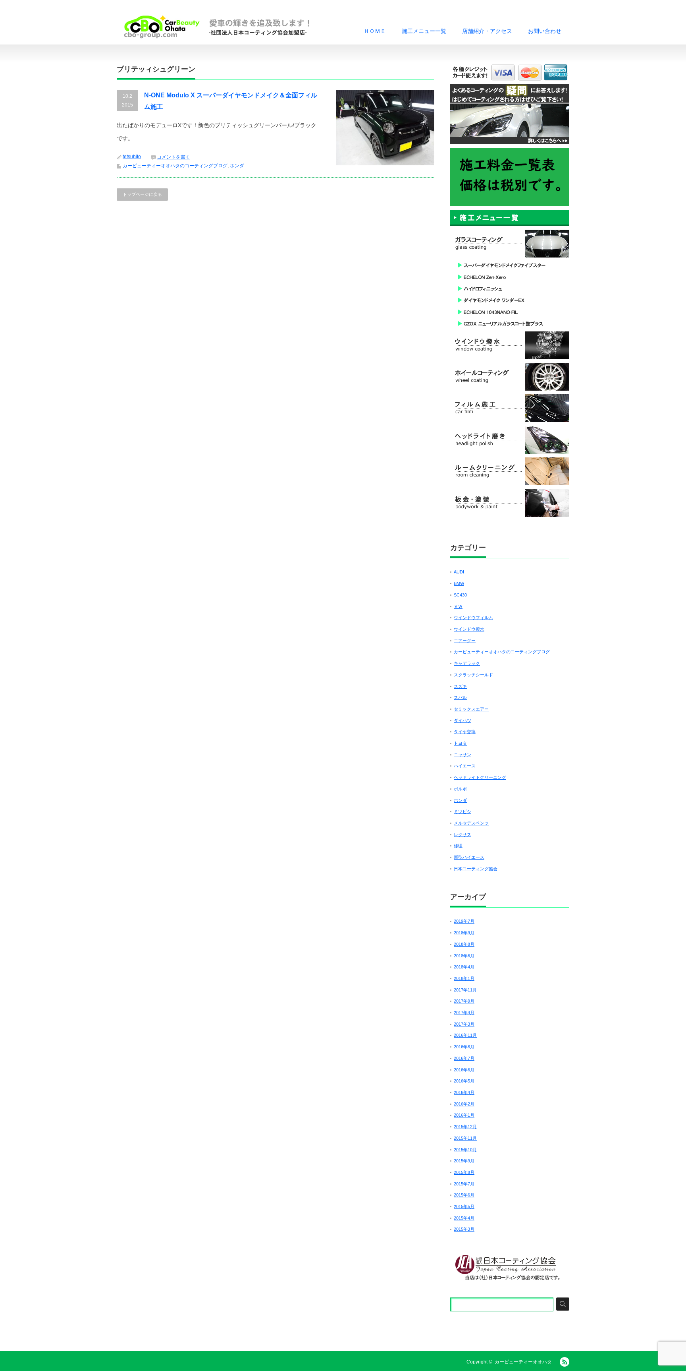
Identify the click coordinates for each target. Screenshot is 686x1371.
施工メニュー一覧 (424, 31)
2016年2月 (464, 1104)
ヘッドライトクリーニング (480, 777)
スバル (460, 697)
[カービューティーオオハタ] (222, 27)
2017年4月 (464, 1012)
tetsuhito (132, 156)
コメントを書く (173, 157)
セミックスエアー (471, 709)
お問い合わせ (544, 31)
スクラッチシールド (473, 674)
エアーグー (465, 640)
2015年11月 (465, 1138)
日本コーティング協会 (475, 868)
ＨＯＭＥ (375, 31)
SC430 (460, 595)
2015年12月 (465, 1126)
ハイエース (465, 765)
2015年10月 (465, 1149)
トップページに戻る (142, 194)
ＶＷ (458, 606)
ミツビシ (462, 811)
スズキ (460, 686)
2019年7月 (464, 921)
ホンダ (237, 165)
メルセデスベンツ (471, 823)
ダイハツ (462, 720)
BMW (459, 583)
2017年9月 (464, 1001)
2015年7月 (464, 1183)
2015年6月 (464, 1195)
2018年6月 (464, 955)
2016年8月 (464, 1046)
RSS (564, 1362)
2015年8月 (464, 1172)
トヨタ (460, 743)
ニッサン (462, 754)
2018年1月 (464, 978)
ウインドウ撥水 (469, 629)
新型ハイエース (469, 857)
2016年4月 (464, 1092)
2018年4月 (464, 966)
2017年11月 (465, 990)
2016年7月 (464, 1058)
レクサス (462, 834)
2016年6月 (464, 1069)
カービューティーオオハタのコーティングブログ (175, 165)
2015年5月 (464, 1206)
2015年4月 (464, 1218)
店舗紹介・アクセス (487, 31)
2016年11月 (465, 1035)
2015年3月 (464, 1229)
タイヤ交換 (465, 731)
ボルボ (460, 788)
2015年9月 (464, 1160)
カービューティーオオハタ (523, 1362)
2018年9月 (464, 932)
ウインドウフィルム (473, 617)
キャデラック (467, 663)
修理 (458, 845)
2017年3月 (464, 1024)
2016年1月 (464, 1115)
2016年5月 (464, 1081)
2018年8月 (464, 944)
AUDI (459, 571)
